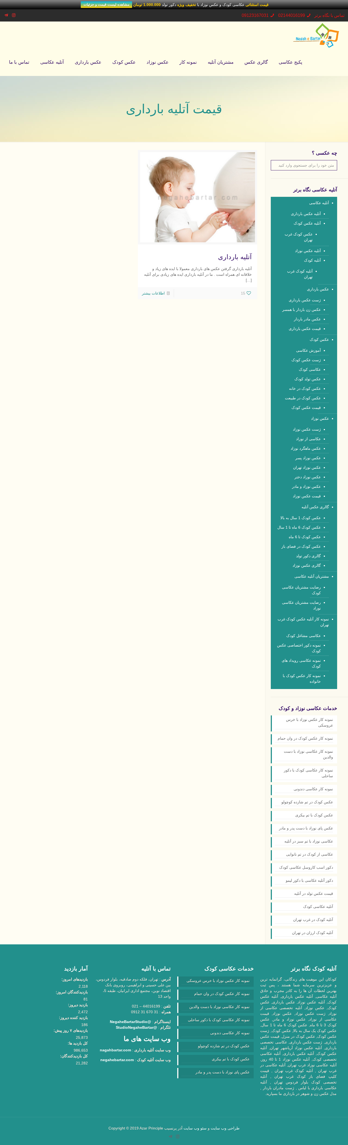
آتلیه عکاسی (319, 203)
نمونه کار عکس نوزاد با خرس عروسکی (309, 722)
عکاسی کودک (310, 369)
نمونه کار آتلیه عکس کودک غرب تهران (303, 622)
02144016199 (291, 15)
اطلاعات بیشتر (153, 293)
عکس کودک (319, 339)
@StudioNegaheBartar (136, 1027)
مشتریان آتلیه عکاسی (311, 576)
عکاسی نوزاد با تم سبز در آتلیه (308, 841)
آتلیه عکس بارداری (306, 214)
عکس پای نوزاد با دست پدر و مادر (306, 828)
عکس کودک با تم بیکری (314, 815)
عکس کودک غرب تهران (299, 237)
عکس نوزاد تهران (307, 467)
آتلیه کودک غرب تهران (300, 274)
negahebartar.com (117, 1060)
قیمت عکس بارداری (305, 328)
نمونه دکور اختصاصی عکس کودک (299, 648)
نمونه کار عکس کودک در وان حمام (305, 738)
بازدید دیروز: (78, 1005)
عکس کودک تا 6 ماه (305, 537)
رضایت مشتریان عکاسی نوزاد (301, 605)
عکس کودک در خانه (305, 388)
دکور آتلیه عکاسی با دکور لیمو (309, 880)
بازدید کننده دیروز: (73, 1017)
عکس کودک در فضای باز (301, 546)
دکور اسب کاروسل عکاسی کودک (306, 867)
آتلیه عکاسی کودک (318, 906)
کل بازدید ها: (78, 1043)
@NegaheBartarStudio (130, 1022)
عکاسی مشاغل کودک (303, 635)
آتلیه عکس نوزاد (308, 251)
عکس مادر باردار (307, 319)
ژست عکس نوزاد (307, 429)
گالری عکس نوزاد (307, 565)
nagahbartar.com (115, 1050)
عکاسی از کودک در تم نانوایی (309, 854)
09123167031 (255, 15)
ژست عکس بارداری (305, 300)
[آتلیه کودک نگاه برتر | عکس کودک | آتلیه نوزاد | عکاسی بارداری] (316, 35)
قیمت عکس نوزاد (307, 496)
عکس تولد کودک (307, 379)
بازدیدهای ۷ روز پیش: (71, 1030)
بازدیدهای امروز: (74, 979)
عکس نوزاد (320, 418)
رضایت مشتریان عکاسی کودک (301, 590)
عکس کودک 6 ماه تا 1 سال (299, 527)
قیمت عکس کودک (306, 407)
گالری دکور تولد (308, 556)
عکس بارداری (318, 289)
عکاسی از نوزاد (308, 439)
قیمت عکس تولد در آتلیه (313, 893)
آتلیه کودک (312, 260)
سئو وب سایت (195, 1128)
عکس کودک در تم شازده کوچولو (307, 802)
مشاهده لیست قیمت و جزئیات (106, 4)
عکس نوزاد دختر (307, 477)
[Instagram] (14, 15)
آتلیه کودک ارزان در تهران (312, 932)
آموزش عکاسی (308, 350)
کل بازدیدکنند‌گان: (74, 1056)
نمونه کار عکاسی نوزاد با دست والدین (308, 754)
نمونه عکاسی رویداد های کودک (301, 663)
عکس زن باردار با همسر (301, 309)
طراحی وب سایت (225, 1128)
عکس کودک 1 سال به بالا (300, 518)
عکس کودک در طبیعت (303, 398)
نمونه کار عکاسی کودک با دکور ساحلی (308, 773)
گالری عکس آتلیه (315, 507)
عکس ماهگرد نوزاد (306, 448)
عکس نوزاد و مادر (306, 486)
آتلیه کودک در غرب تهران (313, 919)
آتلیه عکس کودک (307, 223)
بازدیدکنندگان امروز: (72, 992)
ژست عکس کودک (306, 360)
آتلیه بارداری (235, 257)
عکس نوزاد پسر (308, 458)
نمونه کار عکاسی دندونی (313, 789)
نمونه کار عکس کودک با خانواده (302, 678)
